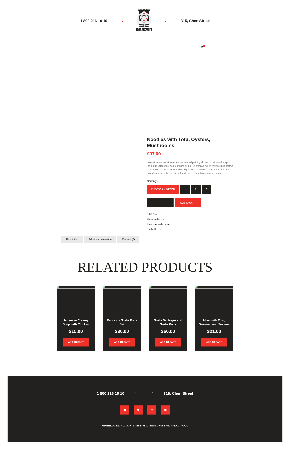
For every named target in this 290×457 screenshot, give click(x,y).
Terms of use (156, 425)
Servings (152, 181)
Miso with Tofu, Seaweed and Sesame (214, 322)
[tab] (72, 239)
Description (72, 239)
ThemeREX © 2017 (110, 425)
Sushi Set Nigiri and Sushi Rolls (168, 322)
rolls (161, 224)
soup (167, 224)
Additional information (100, 239)
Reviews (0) (128, 239)
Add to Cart (188, 203)
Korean (160, 219)
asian (155, 224)
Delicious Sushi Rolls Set (122, 322)
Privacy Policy (180, 425)
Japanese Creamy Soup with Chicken (76, 322)
